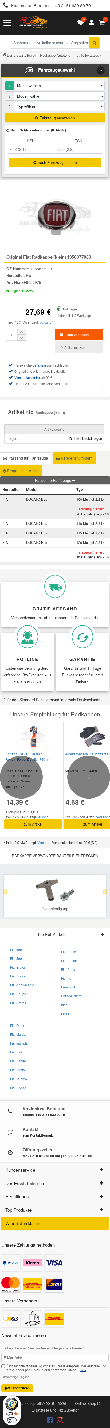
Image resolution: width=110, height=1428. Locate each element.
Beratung (39, 365)
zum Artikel (33, 824)
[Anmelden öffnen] (90, 23)
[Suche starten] (94, 43)
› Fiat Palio (15, 1052)
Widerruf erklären (22, 1223)
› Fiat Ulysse (16, 1087)
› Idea (63, 1004)
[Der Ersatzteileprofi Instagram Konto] (58, 1421)
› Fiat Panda (16, 1061)
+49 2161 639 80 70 (72, 5)
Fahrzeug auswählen (56, 117)
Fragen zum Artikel (22, 470)
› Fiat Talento (17, 1079)
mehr (83, 1370)
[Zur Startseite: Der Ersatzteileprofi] (33, 22)
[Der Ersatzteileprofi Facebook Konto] (50, 1421)
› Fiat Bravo (16, 976)
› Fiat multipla (17, 1043)
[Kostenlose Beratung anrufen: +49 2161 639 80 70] (4, 6)
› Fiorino (64, 978)
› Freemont (66, 987)
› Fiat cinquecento (20, 985)
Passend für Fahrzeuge (27, 458)
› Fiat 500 (14, 949)
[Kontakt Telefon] (10, 1110)
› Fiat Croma (16, 1003)
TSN (78, 140)
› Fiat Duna (66, 969)
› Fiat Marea (16, 1034)
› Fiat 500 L (16, 958)
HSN (31, 140)
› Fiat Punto (16, 1069)
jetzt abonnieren (17, 1387)
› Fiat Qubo (15, 1025)
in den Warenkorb (76, 334)
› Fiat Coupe (16, 993)
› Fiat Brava (16, 967)
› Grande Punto (69, 996)
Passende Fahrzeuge (53, 480)
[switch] (12, 1420)
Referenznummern (76, 458)
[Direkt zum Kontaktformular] (10, 1131)
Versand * (47, 322)
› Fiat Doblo (67, 951)
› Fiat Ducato (68, 960)
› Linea (63, 1014)
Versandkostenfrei (27, 377)
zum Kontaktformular (39, 1135)
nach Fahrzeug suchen (57, 162)
